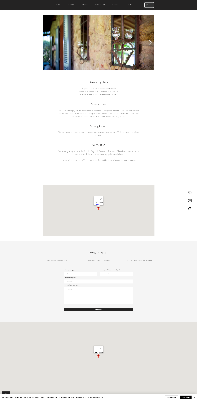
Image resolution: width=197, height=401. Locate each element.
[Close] (194, 397)
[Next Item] (150, 42)
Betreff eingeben (70, 277)
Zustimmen (185, 397)
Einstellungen (171, 397)
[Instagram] (190, 208)
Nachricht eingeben (71, 285)
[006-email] (190, 200)
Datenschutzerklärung (95, 397)
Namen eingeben (70, 270)
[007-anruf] (190, 192)
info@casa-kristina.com (57, 260)
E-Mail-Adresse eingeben (110, 270)
